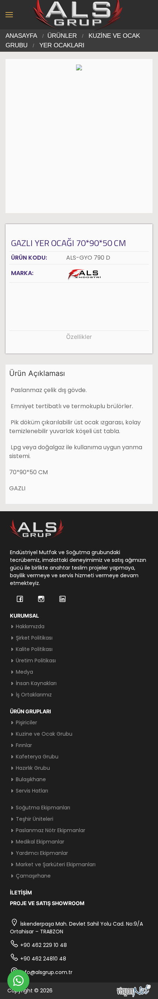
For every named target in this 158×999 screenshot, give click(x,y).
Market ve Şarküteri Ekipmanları (55, 864)
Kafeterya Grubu (36, 756)
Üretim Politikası (35, 660)
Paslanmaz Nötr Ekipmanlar (49, 830)
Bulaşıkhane (30, 779)
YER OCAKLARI (62, 45)
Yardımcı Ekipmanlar (41, 853)
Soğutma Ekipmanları (42, 807)
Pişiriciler (25, 722)
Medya (23, 672)
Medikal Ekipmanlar (39, 841)
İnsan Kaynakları (35, 683)
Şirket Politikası (33, 637)
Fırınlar (23, 745)
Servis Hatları (31, 790)
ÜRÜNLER (62, 35)
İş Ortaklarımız (33, 694)
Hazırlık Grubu (32, 768)
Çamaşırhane (32, 875)
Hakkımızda (29, 626)
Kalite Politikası (33, 649)
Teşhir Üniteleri (33, 819)
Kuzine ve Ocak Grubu (43, 734)
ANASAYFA (21, 35)
